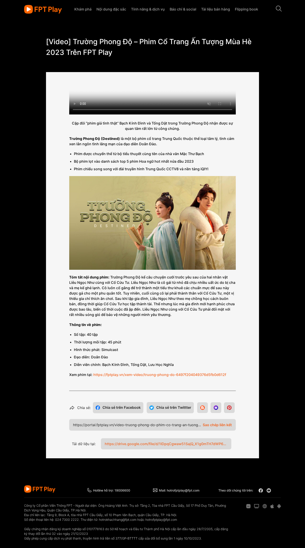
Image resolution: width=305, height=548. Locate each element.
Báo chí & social (183, 9)
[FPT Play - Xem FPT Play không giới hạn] (43, 9)
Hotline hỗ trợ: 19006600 (111, 490)
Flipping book (246, 9)
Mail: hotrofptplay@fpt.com (179, 490)
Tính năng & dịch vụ (148, 9)
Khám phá (83, 9)
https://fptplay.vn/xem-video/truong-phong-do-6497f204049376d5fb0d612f (159, 374)
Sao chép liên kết (217, 425)
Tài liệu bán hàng (215, 9)
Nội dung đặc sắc (111, 9)
